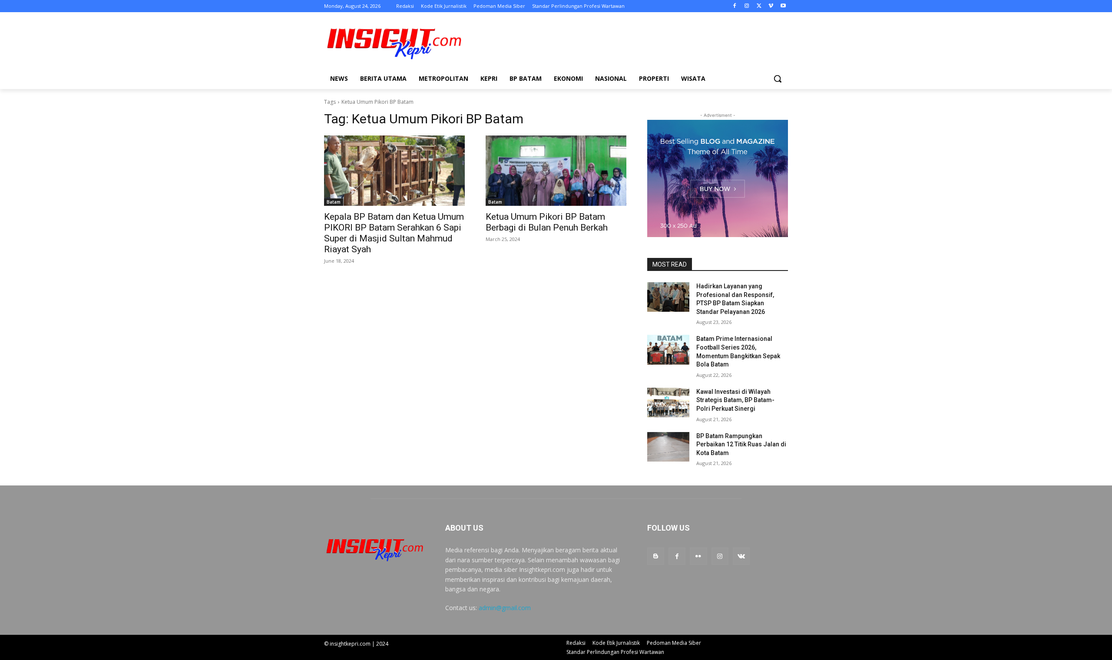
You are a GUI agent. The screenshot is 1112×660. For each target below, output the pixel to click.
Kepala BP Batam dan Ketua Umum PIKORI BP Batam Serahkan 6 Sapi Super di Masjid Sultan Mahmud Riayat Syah (394, 232)
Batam (334, 202)
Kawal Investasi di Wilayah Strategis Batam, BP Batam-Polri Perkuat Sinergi (735, 400)
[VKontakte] (741, 556)
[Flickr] (698, 556)
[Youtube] (783, 6)
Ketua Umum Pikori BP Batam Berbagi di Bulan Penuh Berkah (547, 222)
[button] (777, 78)
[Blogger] (655, 556)
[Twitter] (759, 6)
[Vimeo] (771, 6)
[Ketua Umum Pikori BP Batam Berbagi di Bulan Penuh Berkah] (556, 170)
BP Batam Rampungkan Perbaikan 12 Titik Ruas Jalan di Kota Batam (741, 444)
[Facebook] (735, 6)
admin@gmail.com (505, 608)
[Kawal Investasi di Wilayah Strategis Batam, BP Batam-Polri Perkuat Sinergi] (668, 402)
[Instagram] (747, 6)
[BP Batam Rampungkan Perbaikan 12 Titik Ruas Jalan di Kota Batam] (668, 447)
